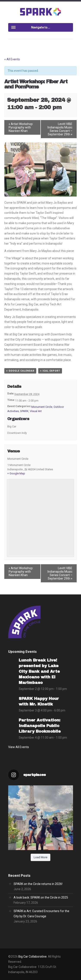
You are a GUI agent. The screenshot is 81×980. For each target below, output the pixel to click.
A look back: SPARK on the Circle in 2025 (41, 897)
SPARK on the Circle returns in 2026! (38, 884)
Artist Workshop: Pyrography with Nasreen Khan (21, 127)
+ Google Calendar (20, 370)
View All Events (18, 747)
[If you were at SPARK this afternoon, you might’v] (40, 817)
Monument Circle (41, 406)
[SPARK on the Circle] (40, 11)
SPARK (24, 411)
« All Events (12, 59)
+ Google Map (16, 473)
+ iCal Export (50, 370)
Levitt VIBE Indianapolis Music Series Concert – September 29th (60, 129)
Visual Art (36, 411)
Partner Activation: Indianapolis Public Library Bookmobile (40, 725)
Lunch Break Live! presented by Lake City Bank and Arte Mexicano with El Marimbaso (39, 671)
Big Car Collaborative (32, 956)
